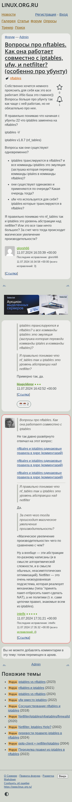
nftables (15, 78)
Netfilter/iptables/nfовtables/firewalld (44, 716)
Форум (36, 21)
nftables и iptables (31, 687)
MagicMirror (25, 384)
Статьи (23, 21)
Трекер (7, 28)
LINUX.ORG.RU (20, 5)
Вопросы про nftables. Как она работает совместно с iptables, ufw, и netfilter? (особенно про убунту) (36, 58)
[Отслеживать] (59, 99)
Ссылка (11, 273)
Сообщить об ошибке (16, 783)
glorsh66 (23, 248)
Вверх (62, 776)
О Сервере (10, 775)
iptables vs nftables (32, 682)
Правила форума (29, 775)
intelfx (21, 614)
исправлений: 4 (26, 631)
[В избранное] (59, 87)
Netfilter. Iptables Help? (34, 727)
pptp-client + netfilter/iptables (38, 743)
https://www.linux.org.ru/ (18, 786)
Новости (9, 15)
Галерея (9, 21)
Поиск (20, 28)
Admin (24, 37)
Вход (63, 15)
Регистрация (45, 15)
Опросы (50, 21)
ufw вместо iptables (32, 700)
